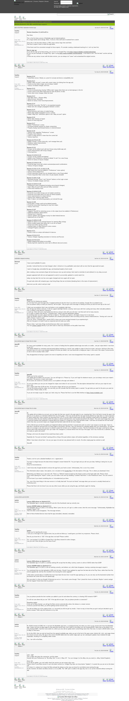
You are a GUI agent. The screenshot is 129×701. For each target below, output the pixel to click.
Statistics (80, 698)
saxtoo (17, 500)
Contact (58, 698)
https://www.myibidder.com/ (95, 392)
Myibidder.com (28, 1)
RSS (72, 698)
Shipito (81, 699)
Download (85, 698)
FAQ (62, 698)
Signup (49, 698)
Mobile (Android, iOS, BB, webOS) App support (31, 24)
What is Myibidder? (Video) (58, 699)
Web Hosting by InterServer (72, 699)
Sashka (17, 31)
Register (41, 1)
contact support (36, 325)
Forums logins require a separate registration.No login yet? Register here (66, 6)
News (75, 698)
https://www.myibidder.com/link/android (70, 53)
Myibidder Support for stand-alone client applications (33, 22)
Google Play (68, 471)
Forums (36, 1)
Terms (64, 698)
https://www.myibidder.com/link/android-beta (83, 52)
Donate (47, 1)
